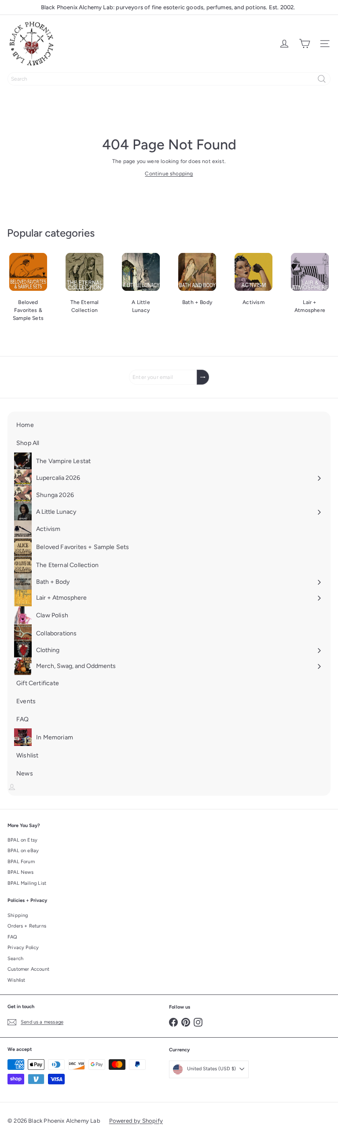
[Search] (322, 78)
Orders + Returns (26, 926)
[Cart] (304, 43)
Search (15, 958)
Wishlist (16, 980)
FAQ (12, 937)
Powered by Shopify (136, 1120)
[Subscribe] (203, 377)
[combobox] (169, 78)
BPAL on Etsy (22, 840)
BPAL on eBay (23, 850)
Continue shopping (169, 174)
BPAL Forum (21, 861)
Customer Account (28, 969)
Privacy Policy (23, 947)
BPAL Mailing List (26, 883)
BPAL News (20, 872)
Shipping (17, 915)
